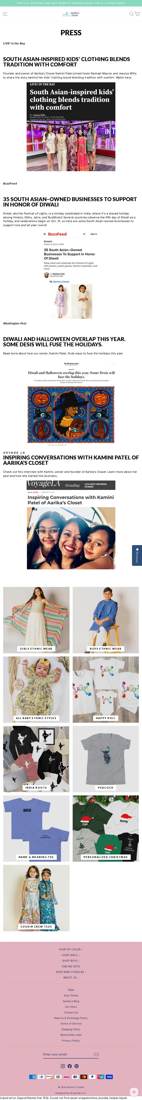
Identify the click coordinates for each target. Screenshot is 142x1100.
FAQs (71, 989)
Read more (10, 353)
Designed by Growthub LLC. (70, 1093)
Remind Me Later (71, 1034)
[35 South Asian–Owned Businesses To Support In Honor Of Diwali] (71, 274)
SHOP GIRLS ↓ (71, 955)
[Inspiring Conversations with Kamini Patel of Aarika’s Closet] (71, 525)
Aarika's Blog (71, 1001)
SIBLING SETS (71, 966)
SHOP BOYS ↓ (71, 960)
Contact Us (71, 1012)
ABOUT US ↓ (71, 977)
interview (30, 471)
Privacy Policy (71, 1040)
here (128, 77)
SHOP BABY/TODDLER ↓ (71, 971)
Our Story (71, 1006)
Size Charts (71, 995)
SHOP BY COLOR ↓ (71, 949)
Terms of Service (71, 1023)
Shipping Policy (71, 1029)
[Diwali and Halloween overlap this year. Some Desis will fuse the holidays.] (71, 446)
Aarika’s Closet (44, 73)
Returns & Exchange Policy (71, 1018)
